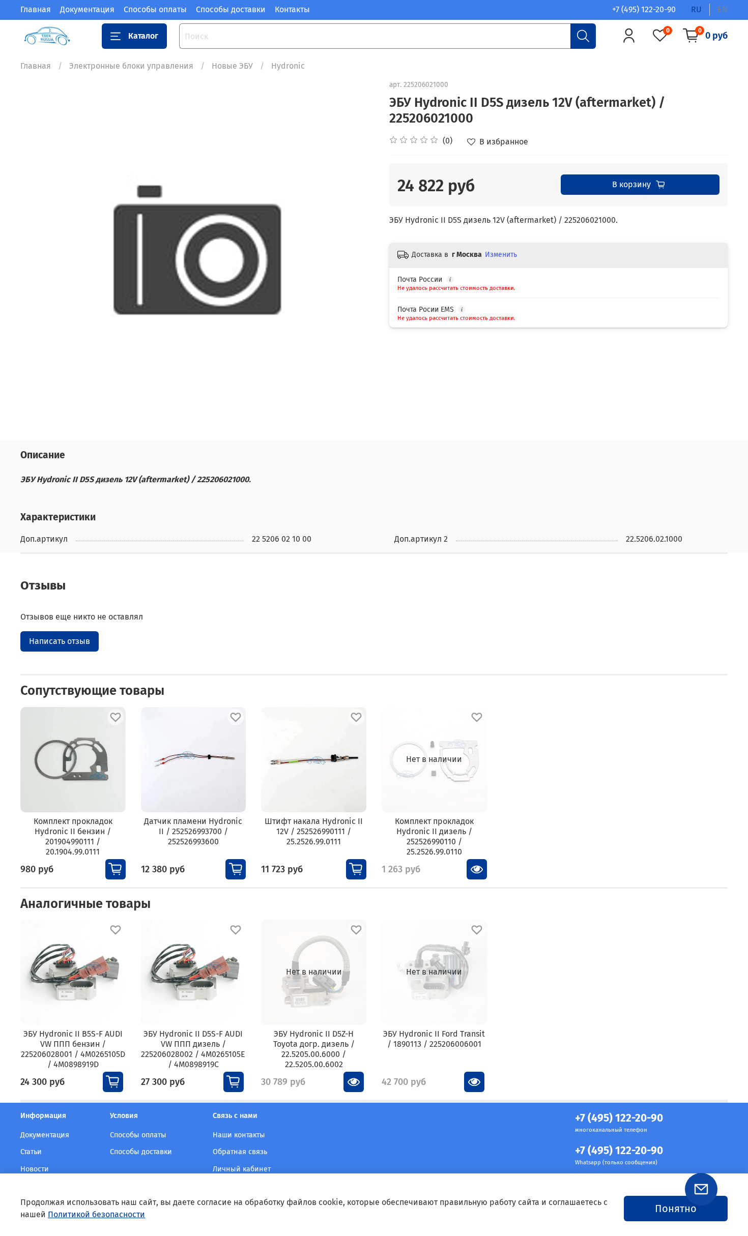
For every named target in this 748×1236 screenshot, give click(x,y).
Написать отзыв (59, 641)
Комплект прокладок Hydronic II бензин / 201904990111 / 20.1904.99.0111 (73, 836)
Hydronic (288, 66)
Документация (87, 9)
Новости (34, 1169)
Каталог (143, 36)
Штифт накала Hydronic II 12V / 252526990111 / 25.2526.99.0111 (314, 831)
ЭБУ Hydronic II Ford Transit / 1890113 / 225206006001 (434, 1039)
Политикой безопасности (96, 1214)
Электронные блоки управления (131, 66)
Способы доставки (231, 9)
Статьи (31, 1151)
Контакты (292, 9)
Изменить (501, 254)
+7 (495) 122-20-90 (644, 9)
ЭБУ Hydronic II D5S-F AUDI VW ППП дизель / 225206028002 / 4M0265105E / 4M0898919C (193, 1049)
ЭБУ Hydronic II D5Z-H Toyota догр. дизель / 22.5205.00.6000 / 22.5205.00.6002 (314, 1049)
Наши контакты (239, 1135)
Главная (35, 9)
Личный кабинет (242, 1169)
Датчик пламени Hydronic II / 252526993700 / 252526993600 (193, 831)
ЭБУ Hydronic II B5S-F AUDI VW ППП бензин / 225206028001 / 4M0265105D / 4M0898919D (73, 1049)
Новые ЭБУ (232, 66)
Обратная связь (240, 1151)
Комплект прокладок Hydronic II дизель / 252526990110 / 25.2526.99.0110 (434, 836)
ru (696, 9)
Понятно (676, 1208)
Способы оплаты (155, 9)
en (722, 9)
